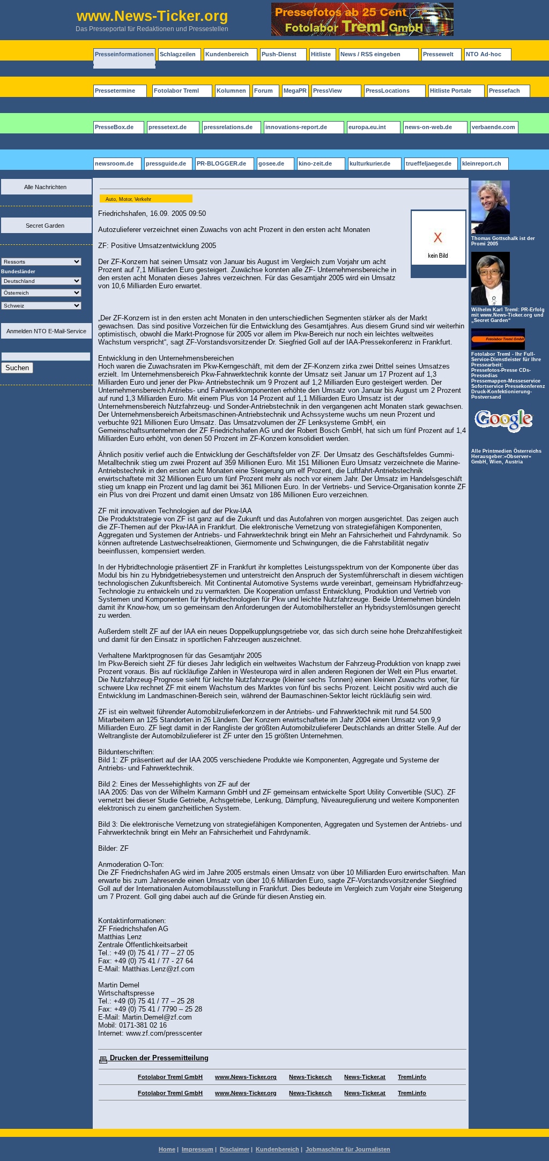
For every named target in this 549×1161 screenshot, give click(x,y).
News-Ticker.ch (310, 1077)
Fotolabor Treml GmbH (170, 1077)
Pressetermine (115, 90)
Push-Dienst (279, 54)
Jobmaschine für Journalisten (348, 1149)
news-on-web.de (428, 127)
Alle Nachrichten (45, 187)
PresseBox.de (114, 127)
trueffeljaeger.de (428, 163)
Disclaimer (234, 1149)
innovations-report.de (296, 127)
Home (167, 1149)
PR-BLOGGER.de (221, 163)
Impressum (197, 1149)
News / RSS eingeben (370, 54)
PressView (327, 90)
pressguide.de (166, 163)
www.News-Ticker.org (246, 1077)
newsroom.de (114, 163)
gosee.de (271, 163)
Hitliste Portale (450, 90)
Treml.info (412, 1077)
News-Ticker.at (364, 1077)
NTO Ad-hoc (483, 54)
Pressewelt (438, 54)
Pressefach (504, 90)
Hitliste (321, 54)
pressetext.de (168, 127)
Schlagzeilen (178, 54)
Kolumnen (231, 90)
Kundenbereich (227, 54)
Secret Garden (45, 225)
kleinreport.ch (481, 163)
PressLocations (388, 90)
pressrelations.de (228, 127)
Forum (263, 90)
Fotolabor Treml (176, 90)
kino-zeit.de (315, 163)
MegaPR (295, 90)
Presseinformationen (124, 54)
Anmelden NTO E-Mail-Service (46, 331)
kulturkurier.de (370, 163)
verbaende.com (493, 127)
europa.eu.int (367, 127)
